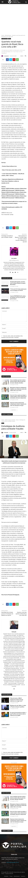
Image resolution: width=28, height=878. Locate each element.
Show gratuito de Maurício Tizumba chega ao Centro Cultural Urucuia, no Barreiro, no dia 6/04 (21, 238)
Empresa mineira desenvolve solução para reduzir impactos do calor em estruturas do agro (18, 404)
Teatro (9, 38)
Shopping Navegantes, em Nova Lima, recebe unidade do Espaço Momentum (17, 283)
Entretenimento (8, 35)
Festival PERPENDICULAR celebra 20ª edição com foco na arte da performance (18, 297)
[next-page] (5, 303)
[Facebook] (7, 59)
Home (2, 35)
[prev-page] (2, 303)
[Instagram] (10, 272)
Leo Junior (6, 55)
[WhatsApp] (17, 59)
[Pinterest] (14, 59)
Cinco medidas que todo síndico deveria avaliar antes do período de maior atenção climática (18, 381)
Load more (13, 410)
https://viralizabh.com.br (14, 260)
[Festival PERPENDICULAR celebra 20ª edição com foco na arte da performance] (5, 298)
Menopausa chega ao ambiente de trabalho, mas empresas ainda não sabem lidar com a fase (18, 389)
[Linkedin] (12, 272)
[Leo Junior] (2, 56)
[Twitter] (10, 59)
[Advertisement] (14, 18)
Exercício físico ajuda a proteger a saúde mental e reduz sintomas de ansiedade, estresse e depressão (18, 396)
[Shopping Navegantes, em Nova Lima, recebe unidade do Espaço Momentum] (5, 283)
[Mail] (15, 272)
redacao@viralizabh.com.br (12, 862)
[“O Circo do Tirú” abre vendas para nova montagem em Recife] (5, 291)
